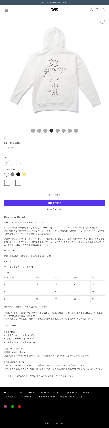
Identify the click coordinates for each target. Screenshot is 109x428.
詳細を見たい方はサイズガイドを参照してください (25, 306)
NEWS (19, 392)
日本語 (53, 419)
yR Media (87, 392)
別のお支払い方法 (54, 209)
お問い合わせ (26, 396)
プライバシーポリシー (46, 396)
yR (5, 138)
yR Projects (72, 392)
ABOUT (31, 392)
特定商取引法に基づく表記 (71, 396)
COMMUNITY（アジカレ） (50, 392)
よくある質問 (9, 396)
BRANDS (7, 392)
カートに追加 (54, 194)
